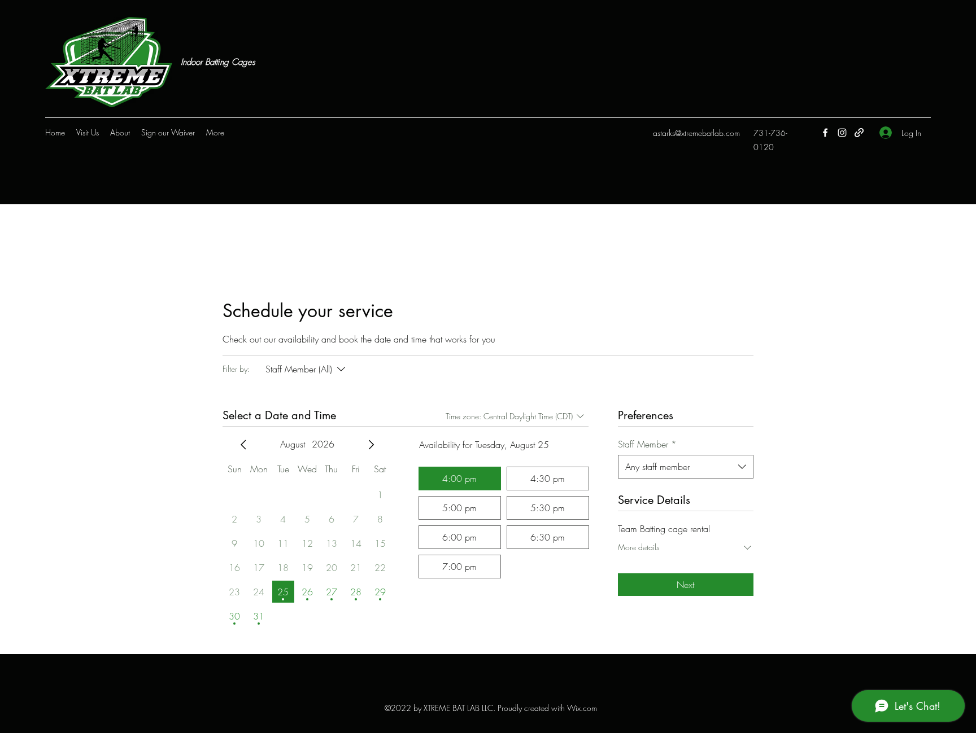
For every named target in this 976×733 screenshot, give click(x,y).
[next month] (371, 444)
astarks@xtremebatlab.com (696, 133)
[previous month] (243, 444)
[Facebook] (825, 132)
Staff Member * (647, 444)
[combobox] (685, 467)
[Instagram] (842, 132)
